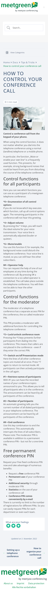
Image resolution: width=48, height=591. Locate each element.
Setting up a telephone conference (13, 553)
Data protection (36, 583)
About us (8, 583)
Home (6, 62)
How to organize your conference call (34, 553)
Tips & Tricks (28, 62)
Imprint (20, 583)
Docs (15, 62)
